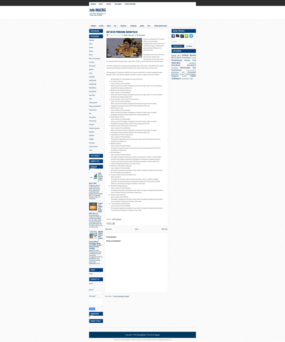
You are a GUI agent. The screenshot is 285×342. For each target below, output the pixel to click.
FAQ (115, 26)
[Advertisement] (168, 13)
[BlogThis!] (109, 223)
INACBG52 (92, 91)
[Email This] (107, 223)
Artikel (101, 26)
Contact (108, 4)
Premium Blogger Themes (149, 339)
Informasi (92, 95)
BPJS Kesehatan (94, 58)
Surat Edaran (93, 146)
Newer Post (108, 229)
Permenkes (92, 121)
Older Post (164, 229)
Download (133, 26)
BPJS (91, 55)
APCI (91, 44)
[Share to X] (112, 223)
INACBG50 (92, 84)
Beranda (93, 4)
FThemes (122, 339)
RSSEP (91, 135)
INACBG (92, 77)
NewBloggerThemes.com (164, 339)
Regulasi (124, 26)
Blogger (157, 335)
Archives (189, 46)
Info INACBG (98, 9)
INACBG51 (92, 88)
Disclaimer (118, 4)
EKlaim (91, 69)
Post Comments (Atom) (121, 296)
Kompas (118, 219)
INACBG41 (92, 80)
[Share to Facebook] (114, 223)
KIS (90, 113)
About (101, 4)
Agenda (142, 26)
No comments (141, 35)
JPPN (114, 219)
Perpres (91, 124)
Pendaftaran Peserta (160, 26)
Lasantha (138, 339)
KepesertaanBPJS (95, 106)
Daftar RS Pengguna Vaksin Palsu (122, 32)
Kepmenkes (93, 110)
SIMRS (91, 139)
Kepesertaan (93, 102)
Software (92, 143)
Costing (91, 62)
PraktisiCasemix (94, 128)
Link (149, 26)
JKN (90, 99)
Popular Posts (177, 46)
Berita (109, 26)
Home (91, 274)
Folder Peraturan (130, 4)
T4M (90, 150)
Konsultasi (92, 117)
